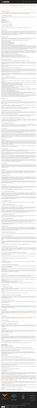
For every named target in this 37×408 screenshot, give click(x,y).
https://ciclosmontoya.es (27, 115)
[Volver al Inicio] (5, 1)
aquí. (22, 389)
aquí (5, 389)
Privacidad (16, 7)
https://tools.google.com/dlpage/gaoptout (7, 383)
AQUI (17, 202)
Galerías (23, 397)
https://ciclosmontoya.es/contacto (15, 71)
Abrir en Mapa (14, 399)
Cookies (21, 7)
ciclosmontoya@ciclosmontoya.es (7, 22)
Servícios (26, 1)
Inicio (23, 1)
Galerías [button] (30, 1)
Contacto (34, 1)
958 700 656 (33, 395)
